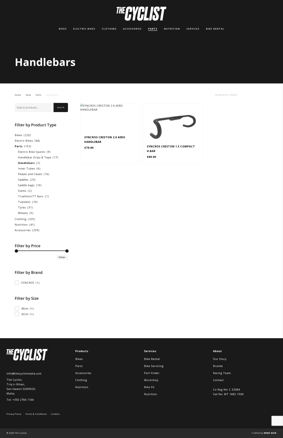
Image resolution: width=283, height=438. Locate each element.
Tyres (22, 207)
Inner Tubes (26, 168)
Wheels (23, 213)
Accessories (23, 230)
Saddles (23, 179)
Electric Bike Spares (31, 152)
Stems (22, 191)
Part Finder (152, 373)
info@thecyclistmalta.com (24, 373)
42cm (24, 314)
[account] (266, 13)
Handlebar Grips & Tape (34, 157)
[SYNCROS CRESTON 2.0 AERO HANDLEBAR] (110, 117)
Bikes (18, 135)
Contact (218, 380)
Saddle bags (26, 185)
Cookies (55, 414)
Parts (38, 95)
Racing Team (222, 373)
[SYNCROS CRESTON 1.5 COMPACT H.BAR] (172, 122)
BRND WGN (270, 433)
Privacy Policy (14, 414)
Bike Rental (152, 359)
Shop (28, 95)
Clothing (21, 219)
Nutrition (21, 224)
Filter (62, 257)
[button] (94, 160)
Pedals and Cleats (30, 174)
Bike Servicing (154, 366)
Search (60, 107)
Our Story (219, 359)
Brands (218, 366)
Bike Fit (149, 387)
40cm (24, 308)
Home (18, 95)
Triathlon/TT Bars (30, 196)
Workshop (151, 380)
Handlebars (26, 163)
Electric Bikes (24, 141)
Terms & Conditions (36, 414)
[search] (258, 13)
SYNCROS (27, 283)
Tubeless (24, 202)
